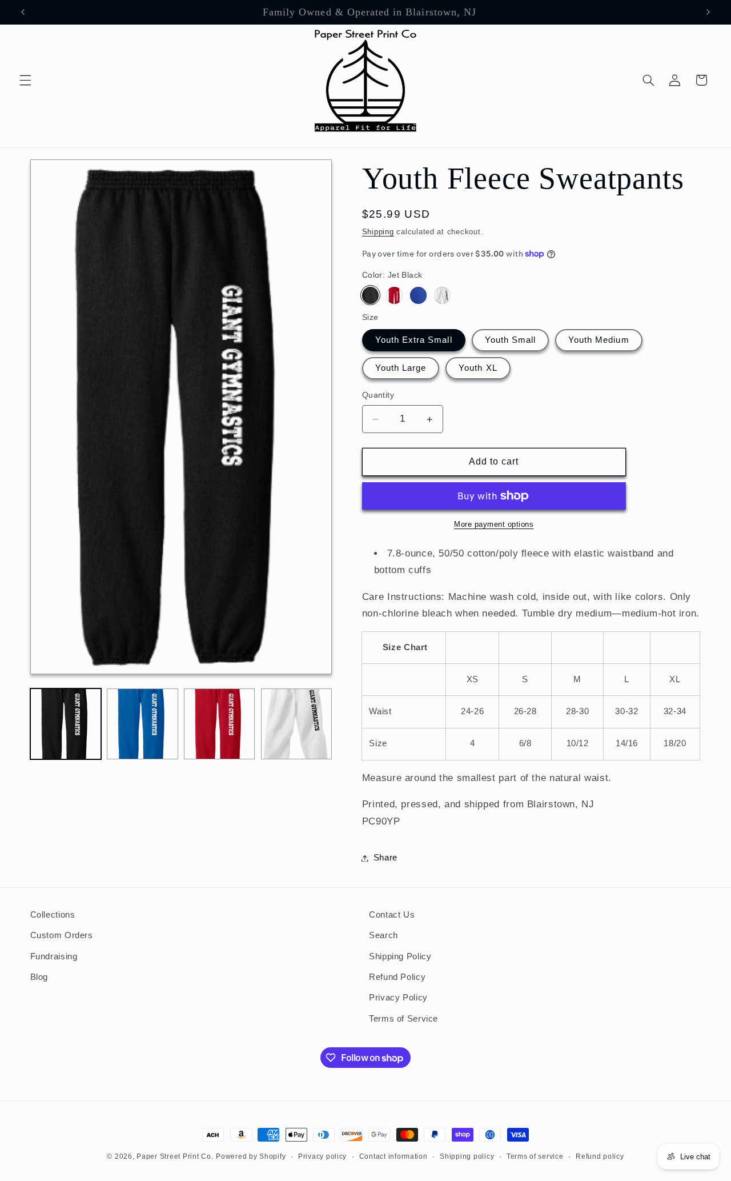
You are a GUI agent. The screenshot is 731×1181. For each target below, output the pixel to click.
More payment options (494, 525)
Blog (39, 977)
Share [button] (385, 857)
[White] (442, 295)
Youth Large (401, 368)
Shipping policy (467, 1156)
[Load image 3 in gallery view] (219, 723)
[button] (25, 80)
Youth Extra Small (413, 340)
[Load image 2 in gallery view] (142, 723)
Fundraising (54, 956)
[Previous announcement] (22, 12)
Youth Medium (598, 340)
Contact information (393, 1156)
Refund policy (600, 1156)
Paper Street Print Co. (174, 1156)
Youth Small (510, 340)
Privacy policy (322, 1156)
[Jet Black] (370, 295)
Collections (52, 914)
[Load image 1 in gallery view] (65, 723)
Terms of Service (403, 1018)
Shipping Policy (400, 956)
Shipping (378, 232)
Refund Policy (397, 977)
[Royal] (418, 295)
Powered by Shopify (251, 1156)
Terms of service (535, 1156)
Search (383, 935)
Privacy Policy (398, 997)
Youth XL (478, 368)
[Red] (394, 295)
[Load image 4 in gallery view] (296, 723)
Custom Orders (61, 935)
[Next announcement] (708, 12)
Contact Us (392, 914)
